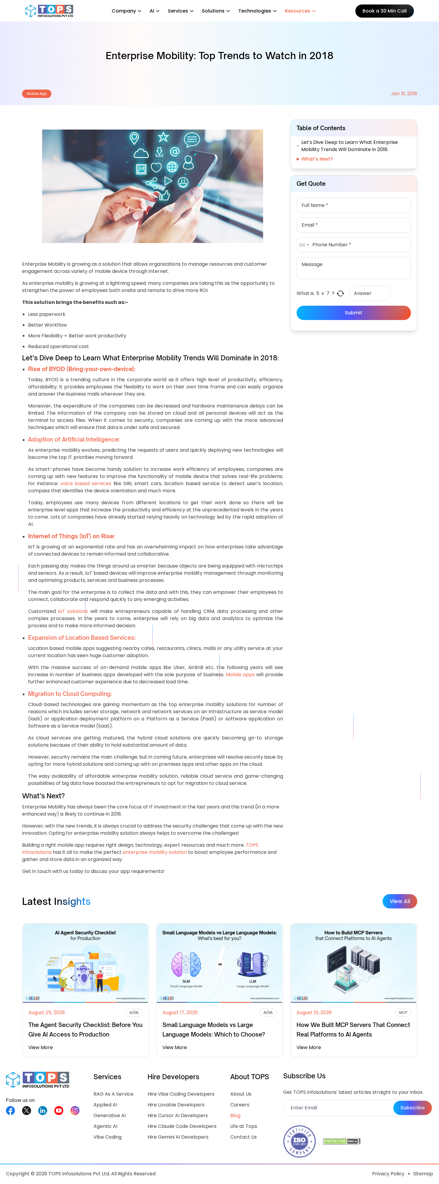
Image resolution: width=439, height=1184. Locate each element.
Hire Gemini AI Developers (178, 1137)
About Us (240, 1094)
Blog (235, 1115)
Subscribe (412, 1107)
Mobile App (37, 93)
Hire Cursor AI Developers (178, 1115)
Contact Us (243, 1137)
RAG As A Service (113, 1094)
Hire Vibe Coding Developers (181, 1094)
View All (400, 901)
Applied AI (105, 1104)
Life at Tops (243, 1126)
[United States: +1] (304, 245)
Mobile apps (240, 674)
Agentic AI (105, 1126)
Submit (353, 312)
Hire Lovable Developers (176, 1104)
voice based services (85, 483)
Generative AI (109, 1115)
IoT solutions (73, 611)
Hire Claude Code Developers (182, 1126)
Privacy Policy (388, 1173)
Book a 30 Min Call (385, 10)
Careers (239, 1104)
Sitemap (423, 1173)
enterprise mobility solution (155, 852)
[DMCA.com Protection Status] (341, 1141)
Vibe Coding (107, 1137)
